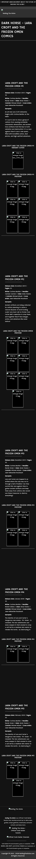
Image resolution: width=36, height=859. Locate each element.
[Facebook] (14, 839)
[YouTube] (19, 839)
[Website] (8, 839)
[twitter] (16, 8)
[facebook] (14, 8)
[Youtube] (21, 8)
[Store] (28, 839)
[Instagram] (19, 8)
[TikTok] (22, 839)
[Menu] (24, 13)
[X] (11, 839)
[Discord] (25, 839)
